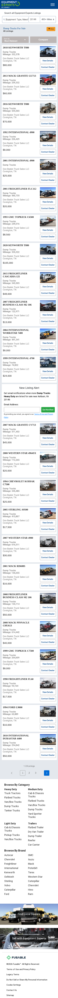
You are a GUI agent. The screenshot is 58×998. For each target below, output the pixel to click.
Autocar (8, 855)
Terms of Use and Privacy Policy (20, 969)
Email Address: (11, 404)
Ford (6, 894)
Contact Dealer (48, 67)
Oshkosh (9, 876)
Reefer (31, 840)
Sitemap (10, 995)
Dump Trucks (11, 806)
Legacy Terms (12, 974)
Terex (31, 872)
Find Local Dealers (29, 914)
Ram (30, 894)
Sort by (7, 39)
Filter (52, 29)
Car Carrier (34, 844)
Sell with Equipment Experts (29, 938)
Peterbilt (32, 868)
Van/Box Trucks (13, 801)
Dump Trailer (35, 836)
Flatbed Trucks (12, 797)
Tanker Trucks (12, 810)
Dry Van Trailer (36, 831)
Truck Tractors (12, 793)
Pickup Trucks (12, 835)
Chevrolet (9, 859)
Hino (30, 889)
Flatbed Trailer (36, 827)
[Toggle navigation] (52, 4)
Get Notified (47, 410)
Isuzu (31, 859)
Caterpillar (10, 889)
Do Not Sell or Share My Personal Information (26, 980)
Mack (31, 863)
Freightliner (10, 863)
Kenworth (9, 872)
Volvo (7, 885)
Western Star (35, 876)
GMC (30, 855)
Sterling (8, 881)
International (11, 868)
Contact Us (11, 990)
